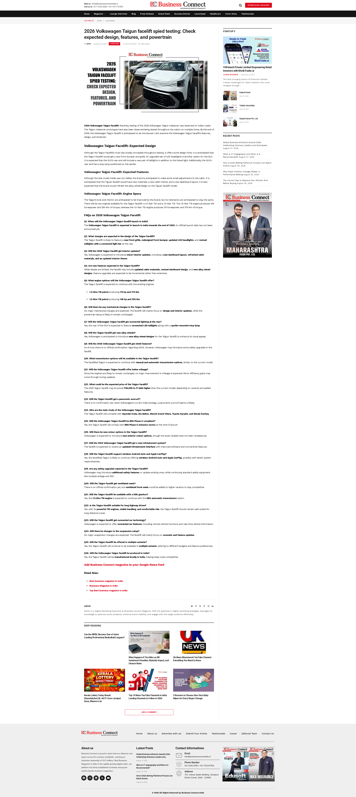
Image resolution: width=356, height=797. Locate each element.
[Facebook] (83, 777)
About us (152, 733)
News (86, 14)
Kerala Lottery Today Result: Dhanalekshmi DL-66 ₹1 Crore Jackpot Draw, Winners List (102, 698)
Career (233, 733)
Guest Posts (164, 14)
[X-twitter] (102, 777)
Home (139, 733)
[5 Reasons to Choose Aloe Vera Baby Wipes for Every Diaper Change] (193, 680)
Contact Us (268, 733)
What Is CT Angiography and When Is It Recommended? (152, 766)
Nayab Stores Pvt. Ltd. (248, 118)
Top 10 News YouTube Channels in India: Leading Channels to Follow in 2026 (148, 697)
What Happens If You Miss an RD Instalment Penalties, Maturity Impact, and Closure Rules (149, 660)
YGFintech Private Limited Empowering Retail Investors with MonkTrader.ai (247, 69)
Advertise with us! (171, 733)
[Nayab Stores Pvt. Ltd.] (230, 122)
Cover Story (231, 14)
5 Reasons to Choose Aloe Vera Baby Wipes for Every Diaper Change (190, 697)
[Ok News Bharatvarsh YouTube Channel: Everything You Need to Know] (193, 642)
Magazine (98, 14)
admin (88, 44)
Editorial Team (249, 733)
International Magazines (259, 5)
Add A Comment (149, 712)
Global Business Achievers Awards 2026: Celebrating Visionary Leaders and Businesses (153, 755)
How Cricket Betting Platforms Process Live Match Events (154, 777)
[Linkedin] (96, 777)
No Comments (130, 44)
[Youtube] (108, 777)
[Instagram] (89, 777)
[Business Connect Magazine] (178, 5)
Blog (134, 14)
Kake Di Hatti (244, 92)
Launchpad (200, 14)
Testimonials (247, 14)
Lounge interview (118, 14)
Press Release (147, 14)
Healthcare (215, 14)
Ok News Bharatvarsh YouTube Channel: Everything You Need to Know (192, 659)
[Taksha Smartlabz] (230, 108)
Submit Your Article (196, 733)
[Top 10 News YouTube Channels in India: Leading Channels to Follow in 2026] (149, 680)
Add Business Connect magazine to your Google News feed (124, 564)
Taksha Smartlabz (247, 105)
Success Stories (182, 14)
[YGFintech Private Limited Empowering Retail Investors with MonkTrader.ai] (247, 50)
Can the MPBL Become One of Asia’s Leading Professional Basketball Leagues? (104, 636)
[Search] (240, 5)
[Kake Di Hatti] (230, 95)
